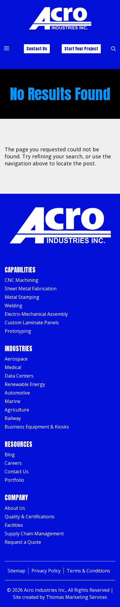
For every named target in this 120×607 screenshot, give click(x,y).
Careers (13, 463)
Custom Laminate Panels (32, 322)
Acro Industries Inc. (45, 590)
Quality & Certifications (29, 516)
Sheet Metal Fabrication (31, 288)
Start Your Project (81, 49)
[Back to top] (109, 596)
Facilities (14, 525)
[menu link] (6, 48)
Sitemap (16, 570)
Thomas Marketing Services (76, 597)
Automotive (17, 393)
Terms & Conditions (88, 570)
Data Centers (19, 376)
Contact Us (37, 49)
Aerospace (16, 359)
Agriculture (17, 410)
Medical (13, 367)
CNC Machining (21, 280)
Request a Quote (23, 542)
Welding (13, 305)
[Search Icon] (113, 48)
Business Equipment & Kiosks (37, 426)
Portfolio (14, 480)
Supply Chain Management (34, 533)
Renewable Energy (25, 384)
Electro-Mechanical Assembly (36, 314)
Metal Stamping (22, 297)
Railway (13, 418)
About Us (15, 508)
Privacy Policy (46, 570)
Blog (10, 454)
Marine (12, 401)
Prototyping (18, 331)
